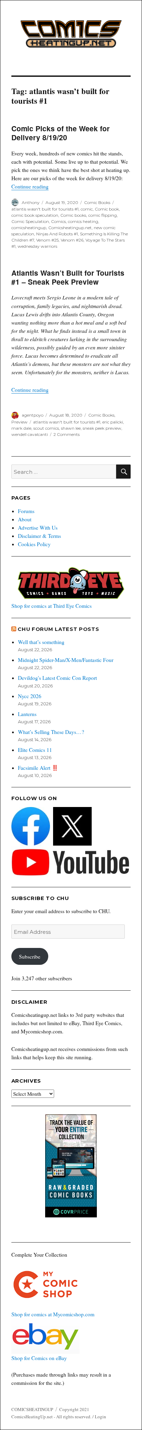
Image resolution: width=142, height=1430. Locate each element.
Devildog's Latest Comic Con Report (57, 677)
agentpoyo (32, 415)
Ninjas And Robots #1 (57, 233)
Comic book (107, 209)
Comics (58, 221)
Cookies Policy (34, 544)
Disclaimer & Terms (39, 535)
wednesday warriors (37, 246)
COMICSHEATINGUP (32, 1409)
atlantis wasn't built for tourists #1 (45, 209)
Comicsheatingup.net (70, 227)
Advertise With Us (38, 527)
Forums (26, 511)
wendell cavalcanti (29, 434)
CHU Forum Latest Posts (58, 629)
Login (100, 1416)
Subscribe (29, 956)
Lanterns (27, 714)
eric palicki (112, 422)
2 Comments (66, 434)
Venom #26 (72, 240)
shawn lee (71, 428)
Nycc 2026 (29, 696)
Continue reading (30, 186)
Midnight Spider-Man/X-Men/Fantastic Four (65, 659)
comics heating (83, 221)
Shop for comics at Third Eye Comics (51, 605)
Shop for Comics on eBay (39, 1358)
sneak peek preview (102, 428)
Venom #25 (47, 240)
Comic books (73, 215)
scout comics (46, 428)
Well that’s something (41, 642)
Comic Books (97, 202)
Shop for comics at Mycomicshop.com (52, 1314)
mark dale (21, 428)
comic (87, 209)
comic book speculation (34, 215)
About (24, 519)
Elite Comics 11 (35, 749)
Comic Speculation (30, 221)
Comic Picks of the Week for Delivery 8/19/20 (60, 132)
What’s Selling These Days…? (51, 731)
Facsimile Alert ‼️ (38, 767)
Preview (19, 422)
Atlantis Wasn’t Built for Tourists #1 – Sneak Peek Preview (67, 277)
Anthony (31, 202)
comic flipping (102, 215)
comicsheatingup (28, 227)
